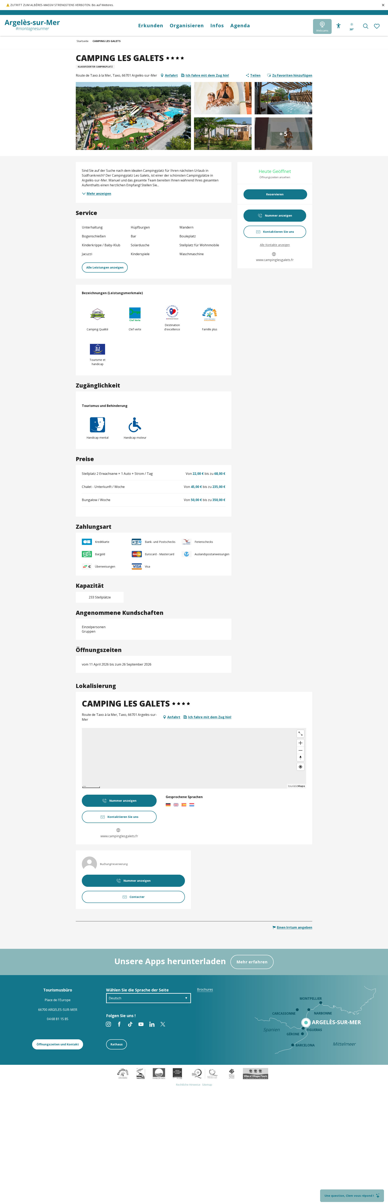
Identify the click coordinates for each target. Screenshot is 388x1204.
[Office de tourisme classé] (177, 1073)
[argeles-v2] (32, 25)
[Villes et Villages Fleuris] (255, 1073)
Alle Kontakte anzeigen (275, 245)
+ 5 (283, 134)
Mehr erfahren (252, 962)
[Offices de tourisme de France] (231, 1073)
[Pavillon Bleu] (159, 1073)
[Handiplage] (140, 1073)
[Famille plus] (123, 1073)
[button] (366, 26)
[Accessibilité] (338, 26)
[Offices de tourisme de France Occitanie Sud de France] (205, 1073)
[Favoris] (377, 26)
